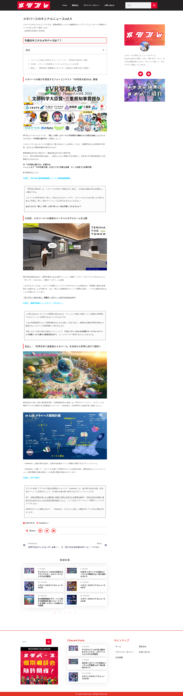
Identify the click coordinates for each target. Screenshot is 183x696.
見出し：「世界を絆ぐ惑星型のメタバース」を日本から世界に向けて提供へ (60, 68)
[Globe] (148, 73)
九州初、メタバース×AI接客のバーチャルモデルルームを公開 (54, 64)
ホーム (118, 646)
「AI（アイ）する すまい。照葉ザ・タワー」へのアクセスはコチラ (49, 297)
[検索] (154, 5)
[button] (103, 50)
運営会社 (75, 5)
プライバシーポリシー (91, 5)
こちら (36, 173)
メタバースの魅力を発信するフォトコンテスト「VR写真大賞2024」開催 (58, 60)
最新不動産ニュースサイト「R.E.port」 (46, 303)
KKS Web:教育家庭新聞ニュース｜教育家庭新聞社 (50, 178)
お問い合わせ (109, 5)
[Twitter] (140, 73)
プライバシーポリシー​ (124, 652)
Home (64, 5)
